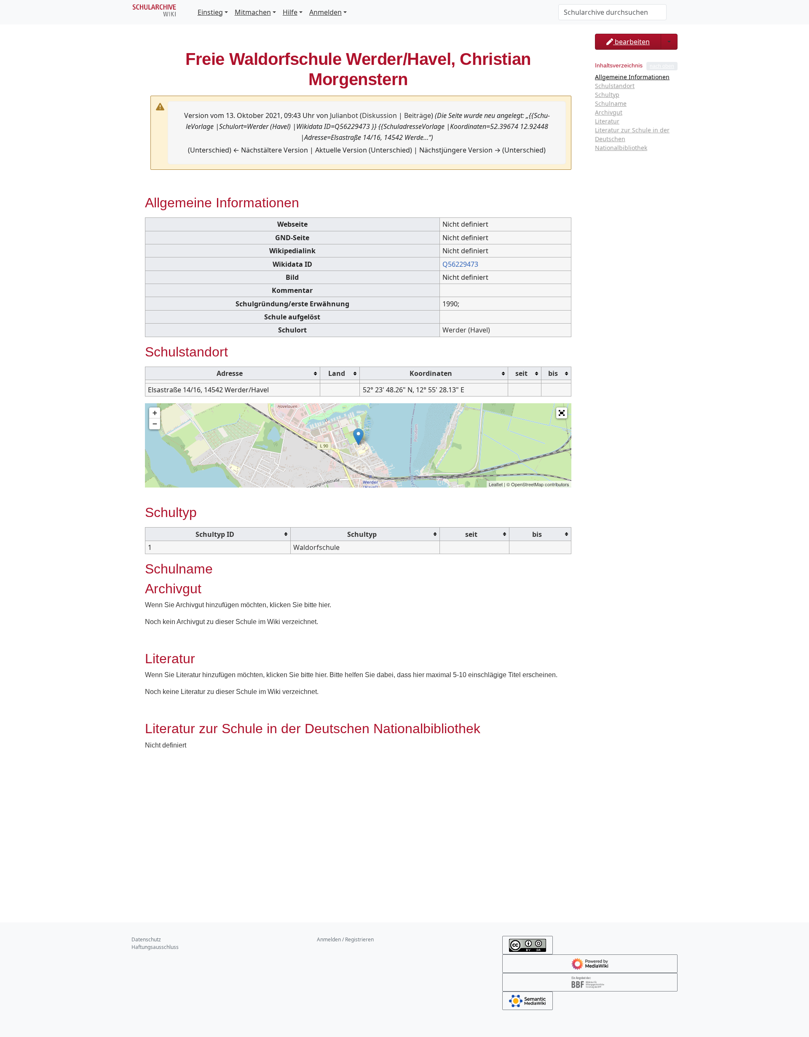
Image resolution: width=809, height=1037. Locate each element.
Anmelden (325, 12)
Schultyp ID (215, 534)
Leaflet (496, 484)
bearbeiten (631, 41)
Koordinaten (431, 373)
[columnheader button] (232, 373)
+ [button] (155, 412)
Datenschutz (146, 939)
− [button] (155, 423)
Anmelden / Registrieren (345, 939)
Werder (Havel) (466, 330)
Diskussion (379, 115)
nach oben (662, 66)
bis (553, 373)
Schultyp (362, 534)
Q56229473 (460, 264)
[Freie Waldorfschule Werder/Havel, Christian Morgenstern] (358, 436)
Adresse (230, 373)
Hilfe (290, 12)
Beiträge (417, 115)
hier (324, 604)
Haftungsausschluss (155, 947)
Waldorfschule (316, 547)
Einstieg (210, 12)
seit (521, 373)
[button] (561, 412)
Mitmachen (253, 12)
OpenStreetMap (527, 484)
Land (336, 373)
